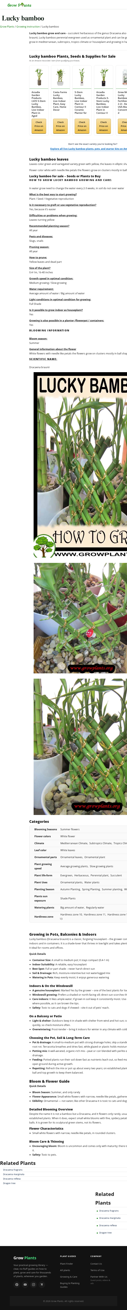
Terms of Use (97, 1270)
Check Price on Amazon (39, 126)
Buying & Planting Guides (69, 1285)
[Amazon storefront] (42, 1284)
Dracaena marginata (13, 1174)
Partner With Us (100, 1280)
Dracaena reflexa (12, 1178)
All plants (65, 1270)
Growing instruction (28, 26)
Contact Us (96, 1263)
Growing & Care (68, 1276)
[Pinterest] (16, 1284)
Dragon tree (9, 1183)
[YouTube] (25, 1284)
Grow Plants (7, 26)
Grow (24, 1257)
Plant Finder (66, 1263)
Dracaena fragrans (12, 1169)
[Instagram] (33, 1284)
